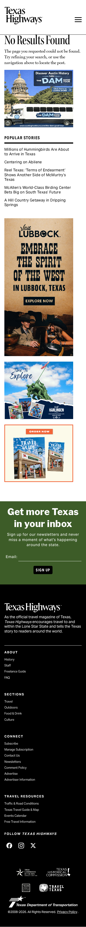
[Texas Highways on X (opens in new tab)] (33, 845)
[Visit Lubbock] (38, 354)
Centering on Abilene (23, 162)
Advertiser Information (19, 780)
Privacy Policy (67, 912)
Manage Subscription (18, 749)
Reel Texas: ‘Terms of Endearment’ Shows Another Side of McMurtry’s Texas (35, 175)
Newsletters (12, 762)
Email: (11, 556)
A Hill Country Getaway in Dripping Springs (35, 202)
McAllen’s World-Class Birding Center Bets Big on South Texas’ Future (37, 190)
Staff (7, 665)
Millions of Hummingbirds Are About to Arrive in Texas (36, 151)
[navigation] (78, 19)
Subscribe (11, 744)
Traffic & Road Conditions (21, 803)
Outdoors (11, 707)
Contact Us (12, 755)
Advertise (11, 774)
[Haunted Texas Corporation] (38, 125)
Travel (8, 701)
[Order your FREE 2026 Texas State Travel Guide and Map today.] (38, 480)
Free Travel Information (20, 822)
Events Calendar (15, 816)
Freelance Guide (15, 671)
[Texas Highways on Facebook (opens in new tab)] (9, 845)
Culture (9, 720)
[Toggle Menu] (78, 19)
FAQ (7, 678)
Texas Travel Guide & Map (21, 810)
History (9, 659)
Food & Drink (13, 713)
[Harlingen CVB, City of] (38, 417)
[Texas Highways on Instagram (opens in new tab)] (21, 845)
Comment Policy (15, 768)
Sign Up (43, 570)
